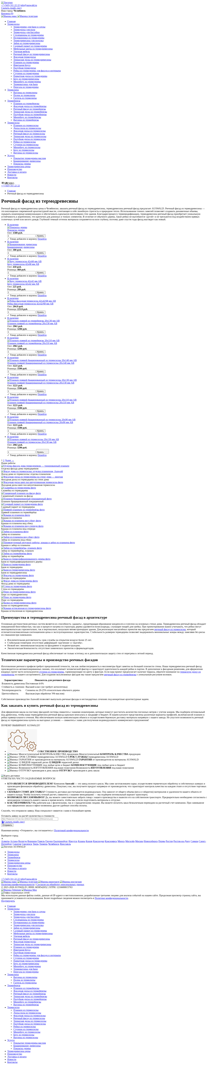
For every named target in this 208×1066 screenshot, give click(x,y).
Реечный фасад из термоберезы (29, 109)
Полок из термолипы (24, 95)
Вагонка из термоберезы (26, 120)
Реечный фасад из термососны (29, 133)
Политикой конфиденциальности (71, 830)
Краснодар (98, 841)
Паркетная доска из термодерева (30, 76)
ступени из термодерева (51, 672)
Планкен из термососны (26, 125)
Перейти (42, 239)
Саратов (17, 844)
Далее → (9, 460)
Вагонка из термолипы (25, 92)
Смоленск (27, 844)
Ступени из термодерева (26, 73)
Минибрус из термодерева (27, 81)
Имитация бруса (21, 65)
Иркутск (73, 841)
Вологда (22, 841)
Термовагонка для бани (25, 84)
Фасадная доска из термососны (29, 131)
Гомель (41, 841)
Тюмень (43, 844)
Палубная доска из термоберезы (30, 114)
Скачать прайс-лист (11, 8)
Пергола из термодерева (26, 87)
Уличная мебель (21, 51)
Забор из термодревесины (26, 43)
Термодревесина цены (18, 166)
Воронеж (32, 841)
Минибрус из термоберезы (27, 117)
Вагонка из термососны (25, 153)
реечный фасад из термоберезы (120, 674)
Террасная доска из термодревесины (32, 59)
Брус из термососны (23, 150)
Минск (121, 841)
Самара (194, 841)
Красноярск (111, 841)
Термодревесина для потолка (28, 40)
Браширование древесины (27, 161)
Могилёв (130, 841)
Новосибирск (151, 841)
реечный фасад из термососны (170, 629)
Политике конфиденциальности (111, 898)
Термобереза (13, 100)
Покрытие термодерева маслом (29, 158)
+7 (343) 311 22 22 (10, 5)
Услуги (11, 155)
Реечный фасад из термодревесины (31, 54)
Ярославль (65, 844)
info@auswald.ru (28, 5)
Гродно (49, 841)
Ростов (169, 841)
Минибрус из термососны (26, 147)
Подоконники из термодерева (28, 38)
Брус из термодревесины (26, 79)
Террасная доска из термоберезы (30, 111)
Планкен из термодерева (26, 62)
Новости (11, 174)
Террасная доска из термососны (29, 136)
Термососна (13, 122)
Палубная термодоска (24, 68)
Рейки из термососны (24, 142)
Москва (139, 841)
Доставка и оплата (16, 172)
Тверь (36, 844)
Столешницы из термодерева (28, 35)
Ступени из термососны (26, 144)
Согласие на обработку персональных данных (60, 884)
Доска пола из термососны (27, 128)
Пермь (161, 841)
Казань (81, 841)
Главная (11, 21)
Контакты (12, 177)
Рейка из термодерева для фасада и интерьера (37, 70)
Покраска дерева (22, 163)
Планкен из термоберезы (26, 103)
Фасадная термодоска (24, 57)
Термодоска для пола (24, 29)
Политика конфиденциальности (18, 884)
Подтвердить (8, 901)
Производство (14, 169)
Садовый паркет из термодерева (30, 46)
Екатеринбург (60, 841)
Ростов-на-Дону (181, 841)
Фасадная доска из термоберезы (29, 106)
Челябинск (53, 844)
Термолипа (13, 90)
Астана (14, 841)
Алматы (5, 841)
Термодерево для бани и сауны (29, 27)
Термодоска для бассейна (26, 32)
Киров (89, 841)
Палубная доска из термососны (29, 139)
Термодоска (13, 24)
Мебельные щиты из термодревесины (33, 48)
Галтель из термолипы (25, 98)
